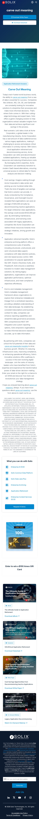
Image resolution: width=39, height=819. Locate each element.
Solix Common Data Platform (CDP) (18, 748)
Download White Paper (20, 17)
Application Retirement (19, 491)
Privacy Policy (28, 815)
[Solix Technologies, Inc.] (9, 2)
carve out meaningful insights (16, 346)
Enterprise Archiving (18, 485)
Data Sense (21, 761)
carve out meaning (20, 97)
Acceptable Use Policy (20, 813)
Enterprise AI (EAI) (18, 467)
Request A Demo (20, 507)
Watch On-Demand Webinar (15, 723)
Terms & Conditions (13, 815)
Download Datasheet (20, 22)
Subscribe (19, 785)
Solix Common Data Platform (22, 473)
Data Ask (29, 761)
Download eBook (11, 616)
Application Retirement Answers (15, 84)
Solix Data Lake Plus (18, 479)
